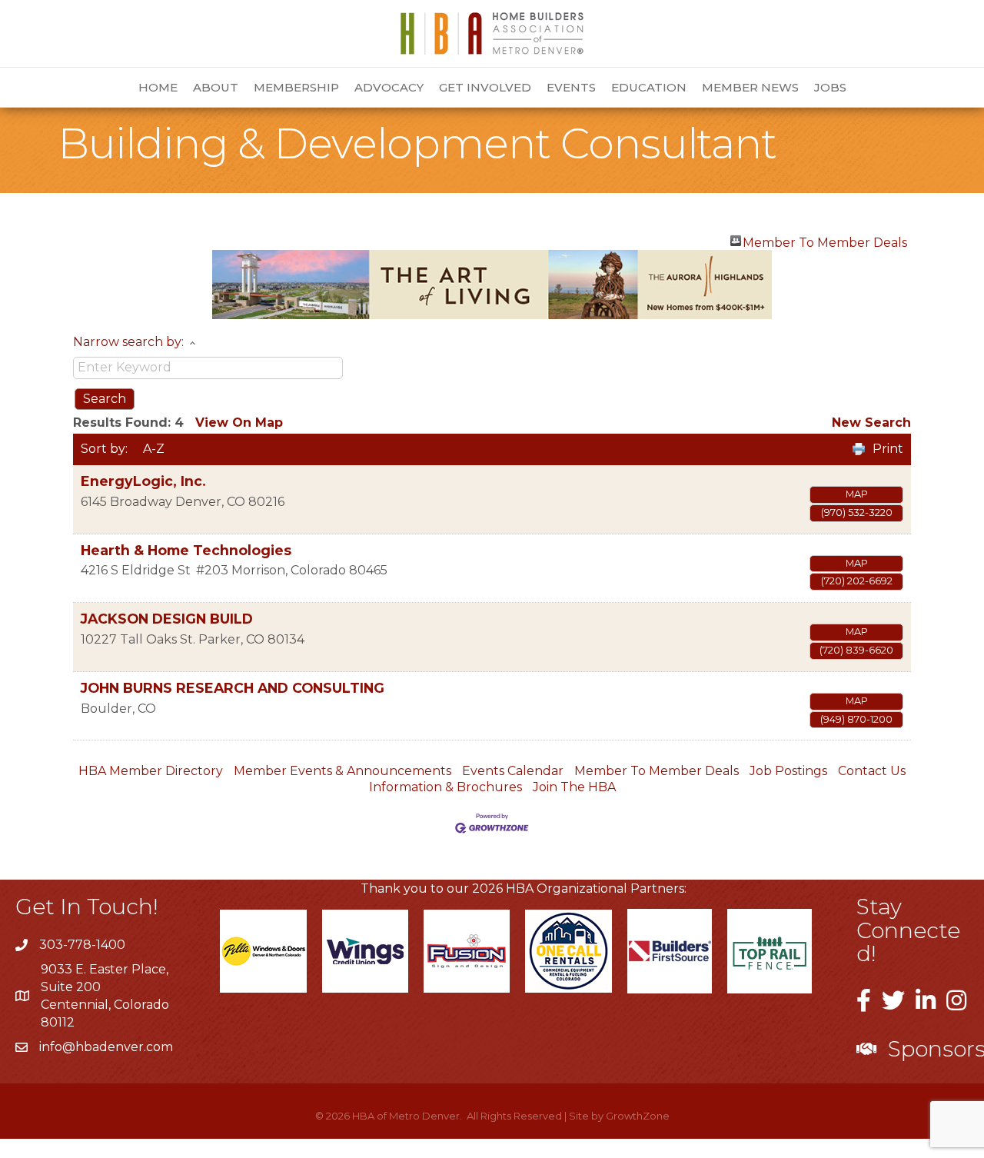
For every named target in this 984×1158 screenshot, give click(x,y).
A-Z (154, 448)
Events (571, 87)
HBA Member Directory (150, 771)
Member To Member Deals (825, 240)
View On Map (239, 422)
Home (158, 87)
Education (648, 87)
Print (888, 448)
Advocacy (389, 87)
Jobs (830, 87)
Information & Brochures (445, 787)
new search (871, 422)
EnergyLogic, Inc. (143, 481)
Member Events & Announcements (342, 771)
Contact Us (872, 771)
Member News (750, 87)
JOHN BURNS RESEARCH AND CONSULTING (232, 688)
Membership (296, 87)
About (215, 87)
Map (857, 494)
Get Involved (485, 87)
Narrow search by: (128, 341)
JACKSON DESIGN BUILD (167, 619)
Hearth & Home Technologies (186, 550)
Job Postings (788, 771)
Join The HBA (574, 787)
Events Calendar (512, 771)
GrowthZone (638, 1116)
